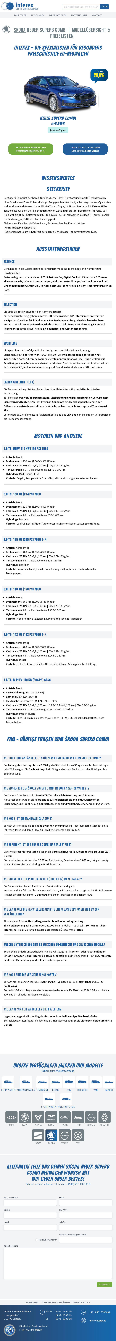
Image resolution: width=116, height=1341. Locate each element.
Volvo (64, 1143)
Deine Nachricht (11, 1245)
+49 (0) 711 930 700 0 (99, 1312)
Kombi (55, 1089)
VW (78, 1143)
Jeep (78, 1125)
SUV (69, 1089)
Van (95, 1089)
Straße (7, 1209)
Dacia (51, 1125)
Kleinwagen (8, 1089)
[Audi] (11, 1117)
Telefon (62, 1222)
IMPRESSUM (32, 1302)
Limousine (42, 1089)
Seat (38, 1143)
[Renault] (104, 1117)
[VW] (78, 1135)
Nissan (91, 1125)
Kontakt (97, 15)
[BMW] (25, 1117)
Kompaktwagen (26, 1089)
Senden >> (104, 1284)
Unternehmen (79, 15)
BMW (24, 1125)
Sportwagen (48, 1106)
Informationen (57, 15)
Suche (104, 6)
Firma (61, 1197)
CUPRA (38, 1125)
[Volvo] (65, 1135)
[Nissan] (91, 1117)
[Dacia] (51, 1117)
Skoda (20, 30)
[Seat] (38, 1135)
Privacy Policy (81, 1302)
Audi (11, 1125)
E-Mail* (7, 1222)
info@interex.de (97, 1320)
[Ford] (65, 1117)
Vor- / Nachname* (11, 1197)
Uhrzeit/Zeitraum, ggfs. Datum (73, 1234)
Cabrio (109, 1089)
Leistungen (37, 15)
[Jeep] (78, 1117)
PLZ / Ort (63, 1209)
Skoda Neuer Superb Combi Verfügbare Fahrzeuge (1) (31, 149)
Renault (105, 1125)
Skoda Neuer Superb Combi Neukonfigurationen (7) (85, 149)
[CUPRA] (38, 1117)
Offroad (82, 1089)
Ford (65, 1125)
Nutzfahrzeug (66, 1106)
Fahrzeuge (20, 15)
